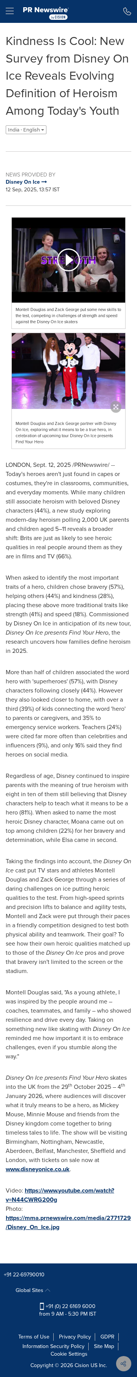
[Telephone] (127, 11)
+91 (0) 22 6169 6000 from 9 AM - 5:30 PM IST (67, 1310)
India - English (24, 130)
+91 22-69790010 (24, 1275)
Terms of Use (33, 1337)
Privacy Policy (75, 1337)
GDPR (107, 1337)
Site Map (104, 1346)
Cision (82, 1365)
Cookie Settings (69, 1354)
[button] (68, 260)
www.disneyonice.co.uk (38, 1169)
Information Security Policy (53, 1346)
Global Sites (30, 1290)
